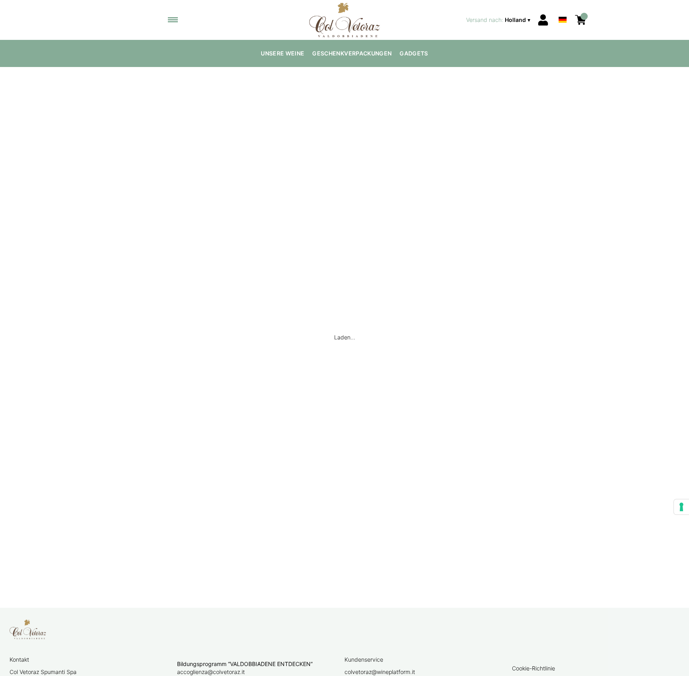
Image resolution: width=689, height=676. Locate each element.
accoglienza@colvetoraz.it (211, 671)
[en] (563, 9)
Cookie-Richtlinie (533, 668)
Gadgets (414, 53)
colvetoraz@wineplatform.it (379, 671)
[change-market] (499, 20)
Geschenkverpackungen (352, 53)
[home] (345, 20)
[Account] (543, 20)
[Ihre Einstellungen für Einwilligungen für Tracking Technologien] (681, 506)
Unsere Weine (282, 53)
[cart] (580, 20)
